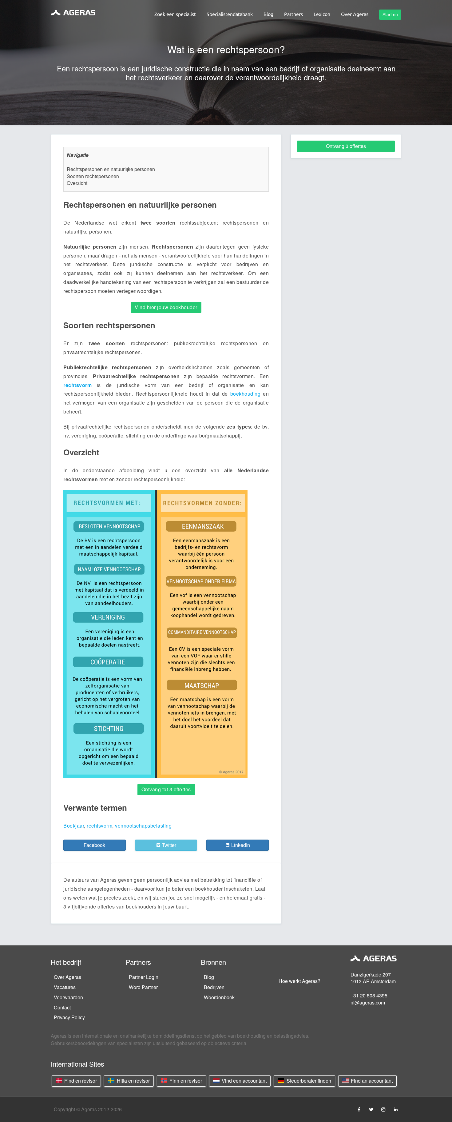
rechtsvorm (77, 385)
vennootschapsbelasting (143, 825)
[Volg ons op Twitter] (371, 1109)
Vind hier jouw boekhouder (166, 307)
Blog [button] (268, 14)
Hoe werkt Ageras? (299, 980)
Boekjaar (73, 825)
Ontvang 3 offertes (346, 146)
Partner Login (143, 976)
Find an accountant (371, 1080)
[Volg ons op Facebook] (358, 1109)
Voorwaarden (68, 997)
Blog (209, 976)
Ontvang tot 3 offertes (166, 789)
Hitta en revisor (133, 1080)
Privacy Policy (69, 1017)
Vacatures (65, 987)
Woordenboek (219, 997)
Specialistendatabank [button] (230, 14)
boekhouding (245, 393)
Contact (62, 1007)
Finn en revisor (185, 1080)
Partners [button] (293, 14)
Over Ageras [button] (354, 14)
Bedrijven (214, 987)
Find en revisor (80, 1080)
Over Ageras (67, 976)
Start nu (390, 14)
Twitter (168, 844)
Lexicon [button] (322, 14)
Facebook (94, 844)
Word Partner (143, 987)
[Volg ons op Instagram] (383, 1109)
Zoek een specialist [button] (175, 14)
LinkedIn (240, 844)
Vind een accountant (243, 1080)
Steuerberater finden (308, 1080)
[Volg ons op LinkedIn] (395, 1109)
